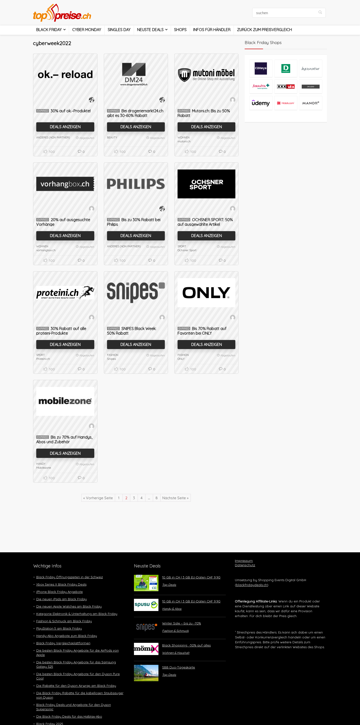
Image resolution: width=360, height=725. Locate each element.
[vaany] (232, 100)
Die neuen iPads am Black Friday (61, 599)
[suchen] (320, 13)
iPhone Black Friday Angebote (59, 592)
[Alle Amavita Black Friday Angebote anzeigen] (261, 86)
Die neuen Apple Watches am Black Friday (69, 606)
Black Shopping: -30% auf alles (186, 645)
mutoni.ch (184, 141)
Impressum (244, 560)
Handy (41, 463)
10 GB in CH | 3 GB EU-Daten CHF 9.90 (191, 577)
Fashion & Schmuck (175, 631)
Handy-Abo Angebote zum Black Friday (66, 636)
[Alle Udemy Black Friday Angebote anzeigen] (261, 103)
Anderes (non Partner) (53, 137)
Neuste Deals (150, 29)
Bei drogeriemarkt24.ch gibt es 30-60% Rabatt (135, 113)
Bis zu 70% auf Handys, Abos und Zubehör (64, 439)
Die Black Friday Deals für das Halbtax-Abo (69, 716)
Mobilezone (43, 467)
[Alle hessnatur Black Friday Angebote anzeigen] (310, 68)
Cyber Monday (86, 29)
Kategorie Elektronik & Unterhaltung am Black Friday (76, 614)
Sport (182, 246)
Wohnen (184, 137)
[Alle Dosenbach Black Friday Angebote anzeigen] (286, 68)
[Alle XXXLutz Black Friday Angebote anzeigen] (286, 86)
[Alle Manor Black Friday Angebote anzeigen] (310, 103)
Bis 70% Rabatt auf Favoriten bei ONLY (202, 331)
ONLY (181, 359)
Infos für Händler (211, 29)
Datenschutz (245, 565)
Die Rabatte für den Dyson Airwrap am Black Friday (76, 686)
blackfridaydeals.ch (251, 585)
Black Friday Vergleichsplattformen (63, 643)
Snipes (111, 359)
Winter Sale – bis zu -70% (181, 623)
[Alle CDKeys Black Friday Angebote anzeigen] (261, 68)
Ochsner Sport (187, 250)
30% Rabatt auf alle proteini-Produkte (61, 331)
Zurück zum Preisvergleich (264, 29)
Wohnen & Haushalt (175, 653)
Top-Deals (169, 585)
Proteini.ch (43, 359)
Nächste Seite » (175, 498)
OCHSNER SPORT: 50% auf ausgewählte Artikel (205, 222)
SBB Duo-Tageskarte (178, 667)
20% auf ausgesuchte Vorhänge (63, 222)
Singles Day (119, 29)
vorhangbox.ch (46, 250)
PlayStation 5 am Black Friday (59, 628)
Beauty (112, 137)
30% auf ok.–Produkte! (71, 110)
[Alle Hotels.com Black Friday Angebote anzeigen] (286, 103)
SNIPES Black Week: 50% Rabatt (131, 331)
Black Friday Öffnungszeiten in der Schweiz (69, 577)
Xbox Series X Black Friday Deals (61, 584)
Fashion (112, 355)
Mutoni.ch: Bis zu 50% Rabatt (204, 113)
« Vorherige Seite (98, 498)
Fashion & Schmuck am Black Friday (64, 621)
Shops (180, 29)
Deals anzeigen (65, 126)
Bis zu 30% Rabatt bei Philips (133, 222)
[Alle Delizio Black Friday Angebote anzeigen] (310, 86)
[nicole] (91, 100)
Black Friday (49, 29)
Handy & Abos (171, 609)
